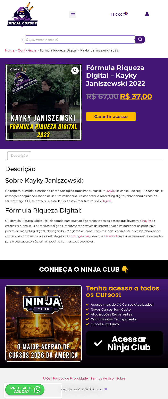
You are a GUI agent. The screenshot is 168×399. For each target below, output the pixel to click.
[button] (72, 14)
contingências (79, 236)
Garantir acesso (111, 116)
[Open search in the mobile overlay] (84, 39)
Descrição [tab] (19, 156)
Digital (106, 201)
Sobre (120, 378)
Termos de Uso (102, 378)
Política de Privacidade (70, 378)
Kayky (111, 191)
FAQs (46, 378)
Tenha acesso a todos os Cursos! (122, 291)
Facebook (111, 236)
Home (9, 50)
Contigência (27, 50)
